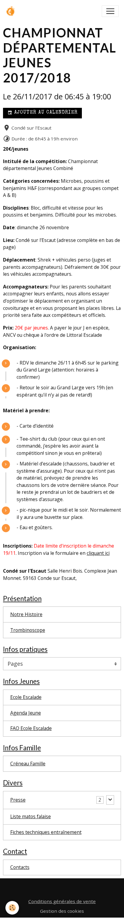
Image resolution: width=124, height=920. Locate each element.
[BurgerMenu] (110, 11)
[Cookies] (12, 908)
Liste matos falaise (30, 816)
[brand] (12, 11)
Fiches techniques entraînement (46, 832)
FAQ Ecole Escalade (31, 728)
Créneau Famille (27, 763)
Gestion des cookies (62, 911)
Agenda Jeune (25, 712)
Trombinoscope (27, 630)
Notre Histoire (26, 614)
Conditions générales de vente (62, 901)
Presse (18, 799)
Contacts (19, 867)
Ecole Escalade (26, 697)
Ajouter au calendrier (45, 112)
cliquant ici (98, 553)
